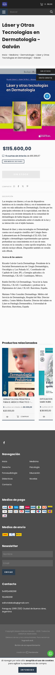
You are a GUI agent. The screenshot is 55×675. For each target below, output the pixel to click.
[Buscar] (51, 11)
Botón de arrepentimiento (27, 645)
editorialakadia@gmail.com (15, 602)
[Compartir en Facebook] (18, 186)
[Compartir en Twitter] (23, 186)
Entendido (27, 670)
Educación (35, 473)
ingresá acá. (28, 640)
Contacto (7, 484)
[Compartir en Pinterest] (27, 186)
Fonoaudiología (9, 473)
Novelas (33, 478)
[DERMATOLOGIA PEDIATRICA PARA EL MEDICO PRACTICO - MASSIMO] (7, 417)
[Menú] (4, 11)
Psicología (34, 467)
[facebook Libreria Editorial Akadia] (4, 442)
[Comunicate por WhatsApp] (50, 653)
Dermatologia (27, 54)
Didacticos (7, 478)
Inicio (4, 54)
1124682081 (7, 597)
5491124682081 (9, 591)
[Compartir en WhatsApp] (14, 186)
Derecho (6, 467)
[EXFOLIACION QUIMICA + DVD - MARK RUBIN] (44, 416)
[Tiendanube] (27, 653)
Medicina (13, 54)
